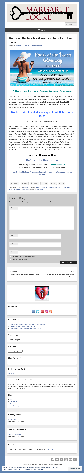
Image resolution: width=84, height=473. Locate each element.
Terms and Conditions (14, 434)
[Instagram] (66, 459)
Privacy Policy (12, 419)
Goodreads (75, 459)
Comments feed (14, 404)
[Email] (70, 459)
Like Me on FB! (14, 358)
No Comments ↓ (37, 46)
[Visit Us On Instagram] (46, 313)
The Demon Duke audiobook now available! (22, 326)
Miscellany (26, 187)
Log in (11, 399)
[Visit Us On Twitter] (38, 313)
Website (13, 252)
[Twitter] (57, 459)
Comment (13, 208)
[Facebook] (52, 459)
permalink (40, 189)
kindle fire (18, 189)
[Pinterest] (61, 459)
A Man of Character (42, 187)
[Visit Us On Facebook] (34, 313)
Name (12, 235)
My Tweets (11, 373)
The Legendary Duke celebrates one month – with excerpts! (27, 324)
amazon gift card (53, 187)
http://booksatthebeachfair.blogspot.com (42, 160)
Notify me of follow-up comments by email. (23, 256)
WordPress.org (14, 406)
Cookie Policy (40, 469)
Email (12, 244)
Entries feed (13, 402)
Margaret (28, 46)
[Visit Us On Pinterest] (42, 313)
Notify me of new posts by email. (21, 259)
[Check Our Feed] (50, 313)
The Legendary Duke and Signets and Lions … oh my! (26, 328)
